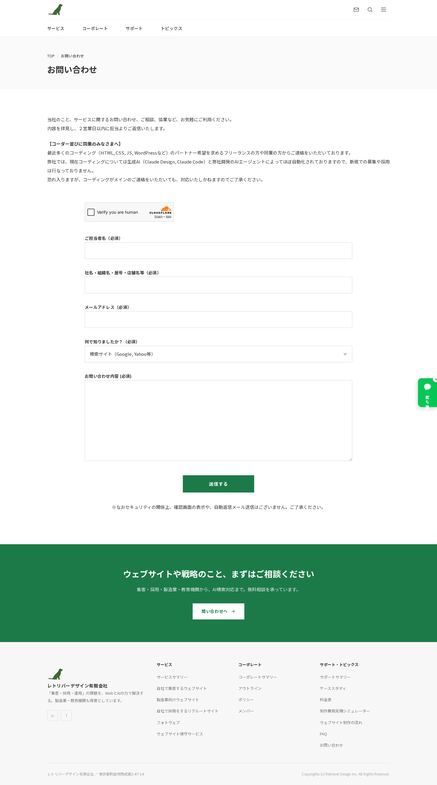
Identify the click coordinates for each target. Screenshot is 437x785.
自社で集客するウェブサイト (182, 688)
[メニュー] (383, 9)
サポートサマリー (335, 677)
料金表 (325, 699)
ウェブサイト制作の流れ (341, 722)
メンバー (246, 711)
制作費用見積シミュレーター (345, 711)
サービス (56, 28)
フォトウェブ (168, 722)
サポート (134, 28)
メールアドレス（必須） (108, 307)
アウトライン (250, 688)
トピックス (171, 28)
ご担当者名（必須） (104, 238)
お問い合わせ (331, 745)
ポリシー (246, 699)
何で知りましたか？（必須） (112, 341)
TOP (51, 56)
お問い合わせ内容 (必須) (108, 376)
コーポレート (95, 28)
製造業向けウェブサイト (178, 699)
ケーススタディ (333, 688)
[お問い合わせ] (356, 9)
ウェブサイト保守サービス (180, 734)
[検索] (370, 9)
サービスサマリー (172, 677)
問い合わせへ (214, 611)
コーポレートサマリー (257, 677)
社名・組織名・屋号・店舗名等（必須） (123, 273)
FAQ (323, 734)
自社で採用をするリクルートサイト (187, 711)
